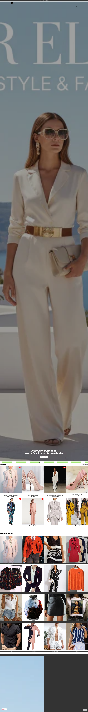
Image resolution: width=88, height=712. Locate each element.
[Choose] (20, 492)
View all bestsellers (85, 464)
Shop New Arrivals (44, 456)
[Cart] (76, 3)
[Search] (76, 6)
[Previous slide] (23, 480)
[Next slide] (42, 480)
